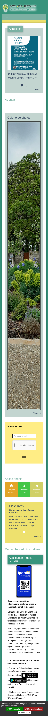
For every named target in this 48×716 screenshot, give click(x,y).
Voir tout (36, 89)
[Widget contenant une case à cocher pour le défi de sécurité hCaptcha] (24, 445)
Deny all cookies (34, 709)
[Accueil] (21, 6)
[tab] (21, 407)
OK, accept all (15, 709)
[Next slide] (36, 266)
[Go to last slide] (12, 266)
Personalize (24, 713)
